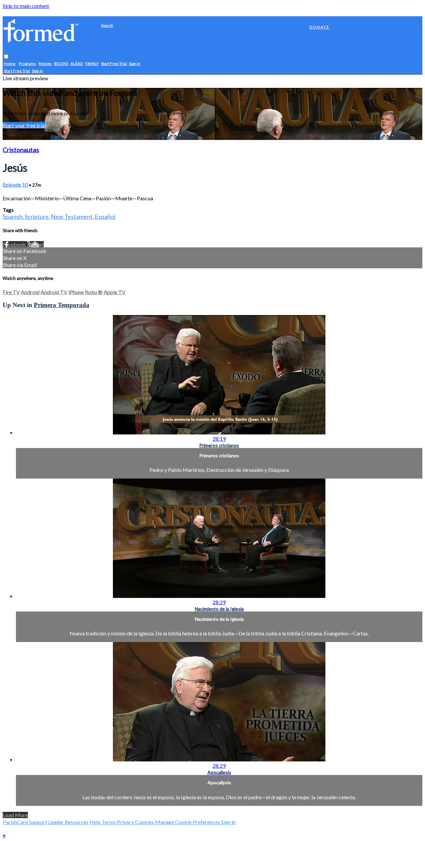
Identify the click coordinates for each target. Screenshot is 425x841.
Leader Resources (68, 822)
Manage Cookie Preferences (188, 822)
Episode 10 (16, 184)
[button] (6, 57)
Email (37, 244)
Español (105, 216)
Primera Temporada (61, 304)
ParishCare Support (25, 822)
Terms (109, 822)
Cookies (145, 822)
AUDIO (76, 63)
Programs (27, 63)
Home (10, 63)
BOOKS (61, 63)
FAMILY (92, 63)
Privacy (126, 822)
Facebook (15, 244)
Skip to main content (26, 6)
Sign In (37, 71)
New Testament (72, 216)
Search (107, 25)
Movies (45, 63)
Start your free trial (24, 125)
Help (95, 822)
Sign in (134, 63)
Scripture (37, 216)
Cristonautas (21, 150)
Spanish (13, 216)
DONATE (319, 27)
